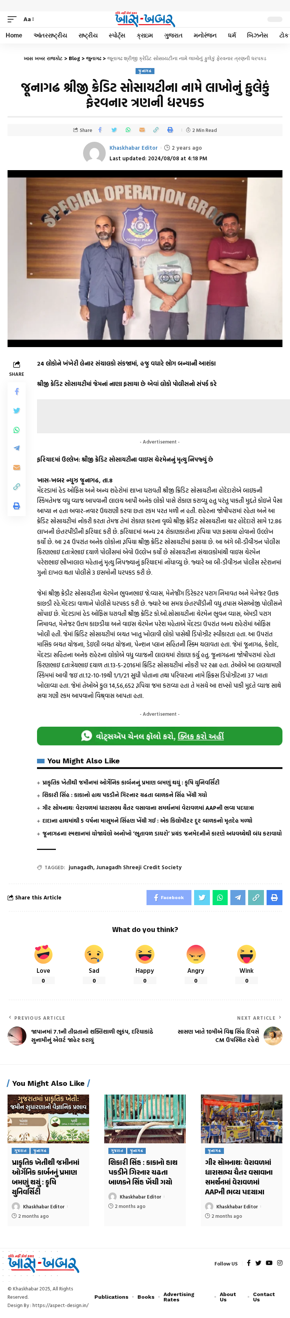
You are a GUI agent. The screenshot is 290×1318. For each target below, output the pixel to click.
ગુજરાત (20, 1151)
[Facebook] (249, 1263)
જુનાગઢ (145, 71)
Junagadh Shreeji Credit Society (139, 867)
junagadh (81, 867)
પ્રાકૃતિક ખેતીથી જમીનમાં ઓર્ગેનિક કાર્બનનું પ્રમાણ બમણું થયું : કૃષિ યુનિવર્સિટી (130, 782)
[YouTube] (269, 1263)
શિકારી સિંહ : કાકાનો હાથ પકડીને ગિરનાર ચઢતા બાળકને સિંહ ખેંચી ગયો (124, 795)
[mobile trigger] (14, 19)
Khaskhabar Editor (134, 147)
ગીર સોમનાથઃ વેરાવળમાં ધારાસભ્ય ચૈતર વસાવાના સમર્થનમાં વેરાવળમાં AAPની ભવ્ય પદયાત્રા (148, 807)
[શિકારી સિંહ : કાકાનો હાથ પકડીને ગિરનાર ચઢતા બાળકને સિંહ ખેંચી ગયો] (145, 1119)
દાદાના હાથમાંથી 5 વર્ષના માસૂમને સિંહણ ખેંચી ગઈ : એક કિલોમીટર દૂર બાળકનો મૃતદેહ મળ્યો (147, 820)
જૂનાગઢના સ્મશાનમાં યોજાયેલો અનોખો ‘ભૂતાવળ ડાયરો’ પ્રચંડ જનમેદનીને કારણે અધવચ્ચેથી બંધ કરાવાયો (162, 833)
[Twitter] (258, 1263)
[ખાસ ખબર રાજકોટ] (145, 19)
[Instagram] (279, 1263)
